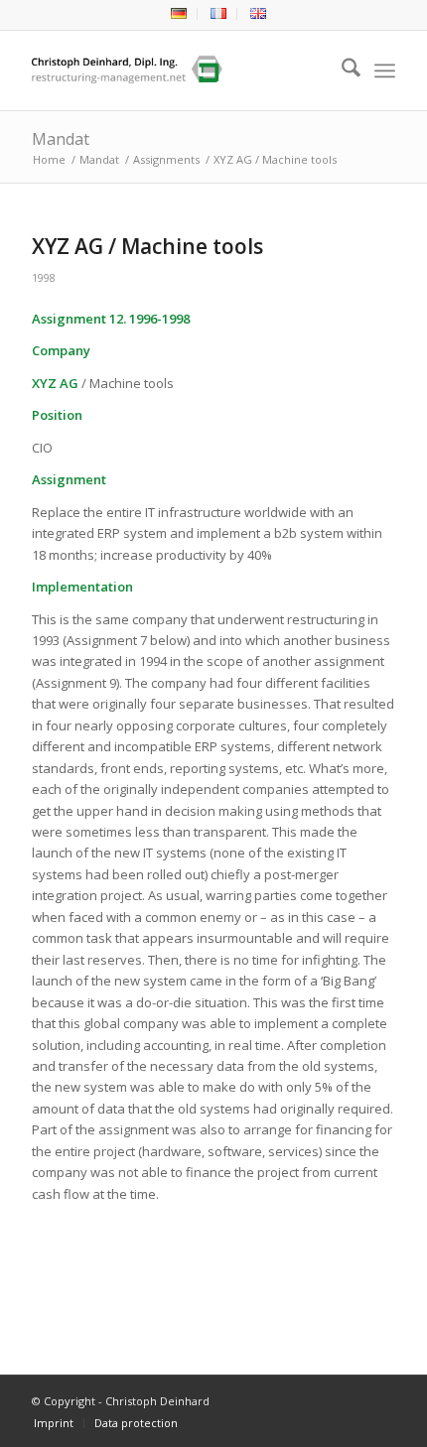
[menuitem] (179, 14)
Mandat (60, 139)
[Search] (341, 70)
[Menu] (384, 70)
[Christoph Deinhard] (177, 70)
